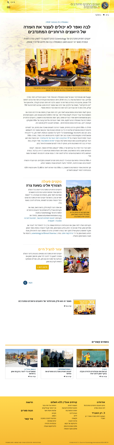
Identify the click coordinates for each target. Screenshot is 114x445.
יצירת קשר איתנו (67, 233)
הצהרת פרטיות (37, 442)
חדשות (29, 402)
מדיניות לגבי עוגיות (27, 442)
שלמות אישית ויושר (50, 411)
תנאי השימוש (18, 442)
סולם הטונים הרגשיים (70, 426)
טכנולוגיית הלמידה (50, 423)
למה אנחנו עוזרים (99, 408)
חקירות (54, 413)
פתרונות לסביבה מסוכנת (48, 418)
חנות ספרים (27, 410)
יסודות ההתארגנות (71, 411)
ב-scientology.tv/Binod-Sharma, (44, 233)
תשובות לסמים (72, 405)
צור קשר (28, 419)
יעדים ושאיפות (51, 421)
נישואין (54, 416)
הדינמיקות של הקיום (71, 423)
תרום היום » (42, 267)
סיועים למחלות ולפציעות (69, 408)
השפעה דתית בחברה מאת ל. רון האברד (95, 417)
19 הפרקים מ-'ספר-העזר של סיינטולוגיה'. (54, 138)
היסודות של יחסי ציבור (49, 405)
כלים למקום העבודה (50, 426)
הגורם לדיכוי (73, 413)
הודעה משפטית (9, 442)
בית (107, 15)
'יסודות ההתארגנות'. (48, 141)
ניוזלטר (98, 15)
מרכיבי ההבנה (72, 421)
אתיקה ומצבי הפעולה (70, 429)
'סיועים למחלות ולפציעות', (46, 218)
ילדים (75, 416)
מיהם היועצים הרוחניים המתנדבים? (94, 405)
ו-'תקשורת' (51, 221)
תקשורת (74, 418)
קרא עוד (67, 306)
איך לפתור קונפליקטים (49, 408)
